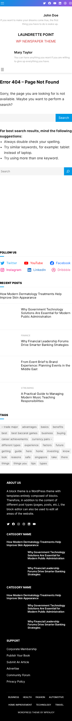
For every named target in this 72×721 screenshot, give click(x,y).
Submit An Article (18, 662)
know (66, 451)
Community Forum (18, 675)
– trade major (10, 426)
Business (47, 433)
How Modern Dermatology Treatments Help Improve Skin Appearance (31, 295)
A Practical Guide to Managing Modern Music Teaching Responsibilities (42, 397)
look (4, 457)
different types (11, 445)
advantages (29, 426)
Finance (25, 335)
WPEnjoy (49, 712)
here (29, 451)
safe (28, 457)
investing (53, 451)
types (43, 463)
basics (45, 426)
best (4, 433)
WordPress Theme (29, 712)
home (39, 451)
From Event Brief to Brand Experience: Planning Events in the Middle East (45, 365)
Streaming (27, 388)
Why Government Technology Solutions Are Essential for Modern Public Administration (45, 313)
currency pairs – (42, 439)
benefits (58, 426)
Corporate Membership (22, 649)
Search (64, 118)
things (5, 463)
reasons (16, 457)
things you (20, 463)
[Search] (68, 171)
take (54, 457)
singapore (41, 457)
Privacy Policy (16, 681)
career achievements (15, 439)
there (64, 457)
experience (32, 445)
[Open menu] (2, 3)
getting (6, 451)
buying (61, 433)
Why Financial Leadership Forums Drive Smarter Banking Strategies (45, 343)
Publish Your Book (18, 655)
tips (33, 463)
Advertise (13, 668)
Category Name (19, 534)
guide (18, 451)
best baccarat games (24, 433)
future (60, 445)
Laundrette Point (36, 34)
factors (47, 445)
